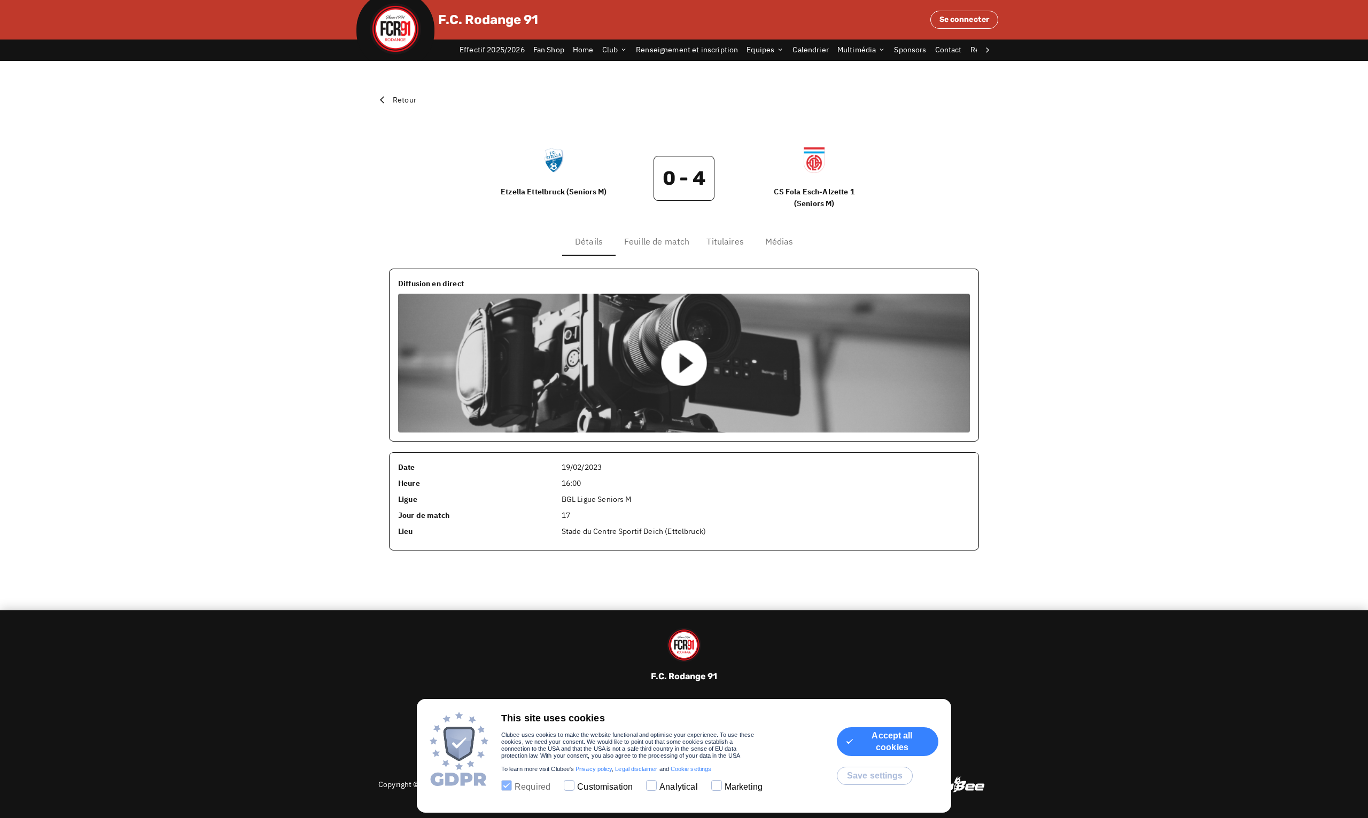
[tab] (496, 50)
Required (532, 786)
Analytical (678, 786)
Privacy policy (594, 769)
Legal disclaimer (636, 769)
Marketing (744, 786)
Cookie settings (691, 769)
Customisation (605, 786)
